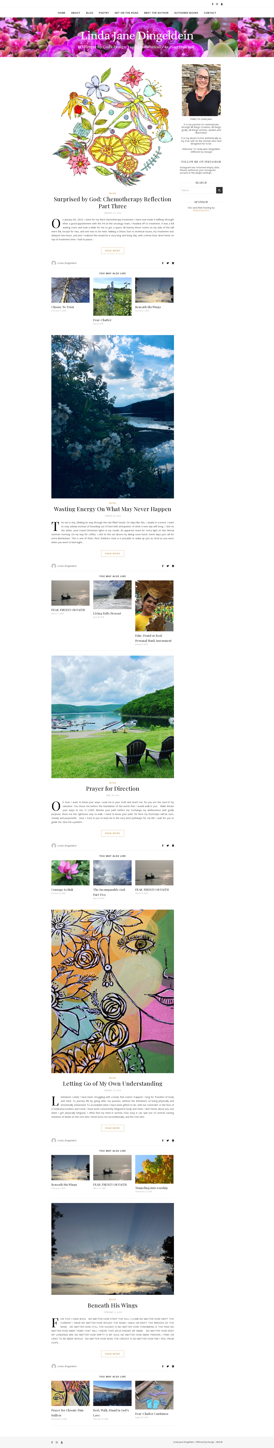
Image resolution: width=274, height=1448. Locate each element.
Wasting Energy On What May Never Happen (112, 509)
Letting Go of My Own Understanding (113, 1083)
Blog (89, 12)
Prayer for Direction (112, 788)
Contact (210, 12)
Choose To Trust (62, 307)
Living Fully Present (107, 613)
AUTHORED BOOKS (186, 12)
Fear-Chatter (102, 320)
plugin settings (204, 172)
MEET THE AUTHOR (156, 12)
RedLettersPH (201, 210)
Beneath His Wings (148, 307)
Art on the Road (126, 12)
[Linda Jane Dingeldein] (137, 37)
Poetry (104, 12)
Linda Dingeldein (67, 263)
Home (61, 12)
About (75, 12)
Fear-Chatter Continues (151, 1414)
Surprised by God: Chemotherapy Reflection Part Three (112, 202)
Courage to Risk (62, 890)
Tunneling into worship (151, 1188)
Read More (112, 250)
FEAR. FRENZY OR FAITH (68, 610)
